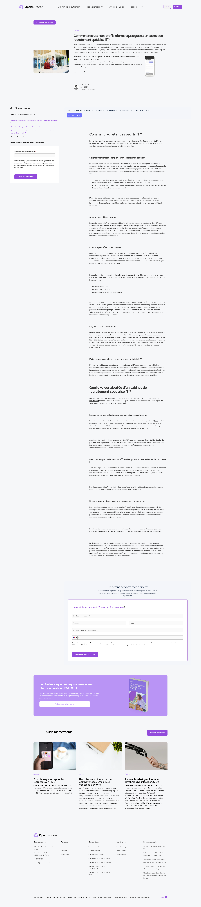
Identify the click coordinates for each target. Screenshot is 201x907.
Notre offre (64, 847)
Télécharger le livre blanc (64, 704)
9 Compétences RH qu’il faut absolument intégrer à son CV (153, 854)
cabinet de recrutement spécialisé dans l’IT (146, 143)
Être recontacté (74, 115)
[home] (31, 7)
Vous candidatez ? (94, 851)
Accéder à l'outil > (80, 72)
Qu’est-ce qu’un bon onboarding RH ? (154, 847)
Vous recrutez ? (93, 847)
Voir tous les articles (157, 733)
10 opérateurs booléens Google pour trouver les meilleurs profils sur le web (155, 875)
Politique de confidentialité (102, 897)
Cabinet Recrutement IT (96, 854)
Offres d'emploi (116, 6)
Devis (167, 7)
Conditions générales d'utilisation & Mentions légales (131, 897)
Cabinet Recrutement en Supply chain (99, 873)
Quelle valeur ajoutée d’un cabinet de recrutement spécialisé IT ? (34, 121)
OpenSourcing (121, 847)
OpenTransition (121, 854)
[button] (94, 7)
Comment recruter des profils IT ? (22, 114)
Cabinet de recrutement (69, 6)
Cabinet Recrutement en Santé (99, 858)
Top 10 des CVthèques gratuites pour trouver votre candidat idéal (154, 861)
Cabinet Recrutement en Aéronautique (96, 867)
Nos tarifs (64, 851)
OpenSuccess (121, 851)
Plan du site (65, 854)
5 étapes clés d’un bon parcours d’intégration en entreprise (154, 867)
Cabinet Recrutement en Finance (99, 862)
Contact (177, 7)
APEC (156, 421)
